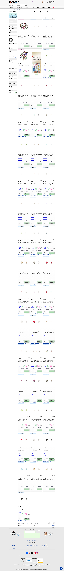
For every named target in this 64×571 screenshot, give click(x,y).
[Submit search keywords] (26, 5)
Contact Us (14, 546)
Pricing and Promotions (30, 546)
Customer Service (32, 540)
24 (24, 18)
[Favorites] (19, 46)
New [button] (38, 7)
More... (16, 57)
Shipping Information (45, 546)
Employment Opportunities (16, 548)
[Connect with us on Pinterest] (35, 552)
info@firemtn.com (23, 555)
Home (10, 9)
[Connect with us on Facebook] (27, 552)
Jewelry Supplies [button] (19, 7)
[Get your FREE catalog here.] (36, 63)
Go (16, 92)
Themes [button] (32, 7)
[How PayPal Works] (40, 561)
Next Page (53, 15)
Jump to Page (46, 523)
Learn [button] (49, 7)
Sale (54, 7)
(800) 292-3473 (44, 555)
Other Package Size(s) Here (35, 47)
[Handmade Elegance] (31, 1)
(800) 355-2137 (34, 555)
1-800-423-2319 (32, 542)
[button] (29, 560)
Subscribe (37, 532)
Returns (43, 545)
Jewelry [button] (43, 7)
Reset (30, 13)
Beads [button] (11, 7)
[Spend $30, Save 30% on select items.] (13, 15)
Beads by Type (16, 9)
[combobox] (18, 5)
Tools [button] (26, 7)
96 (27, 18)
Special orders (44, 548)
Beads (12, 9)
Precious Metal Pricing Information (32, 545)
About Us (13, 545)
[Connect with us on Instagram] (37, 552)
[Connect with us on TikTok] (32, 552)
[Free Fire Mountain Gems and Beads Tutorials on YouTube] (29, 552)
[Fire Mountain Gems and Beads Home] (14, 1)
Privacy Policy (29, 548)
